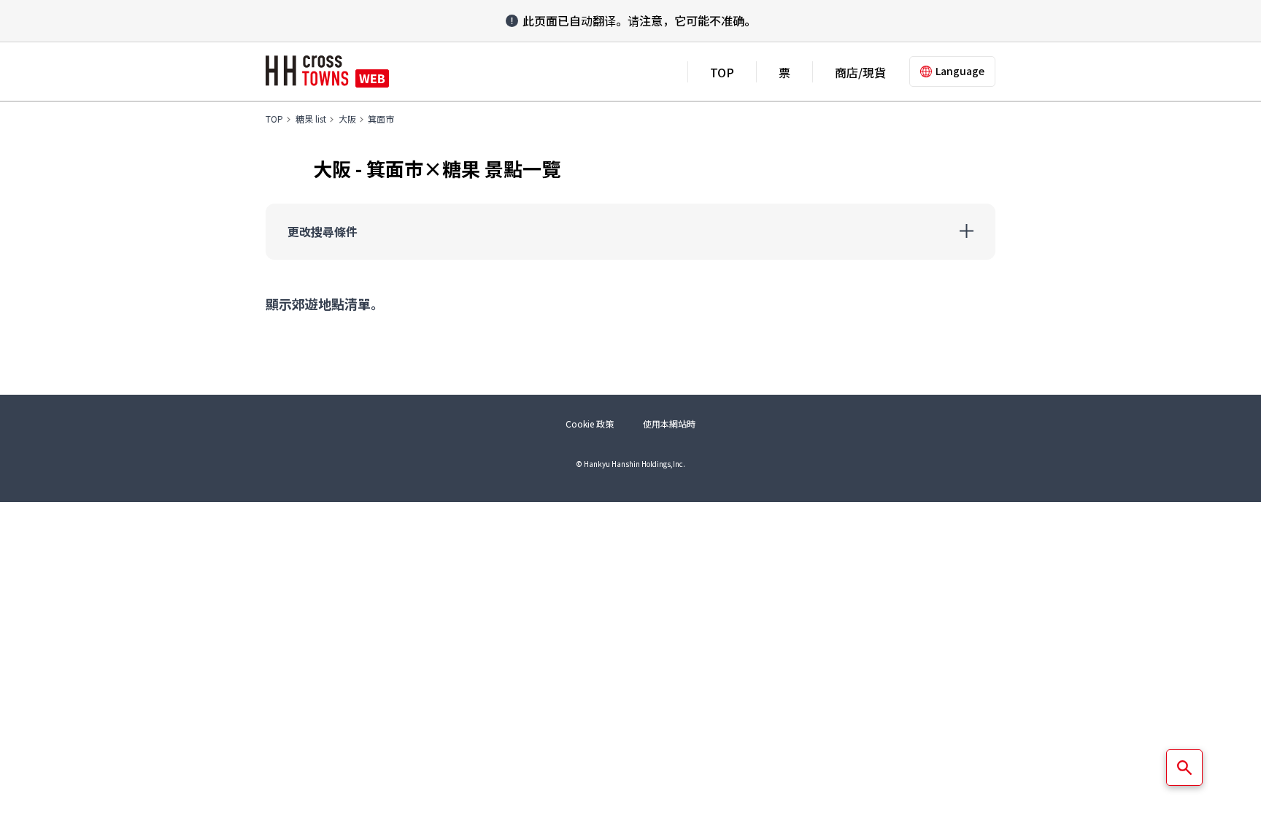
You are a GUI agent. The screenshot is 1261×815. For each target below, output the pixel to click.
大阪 (347, 118)
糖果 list (311, 118)
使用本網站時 (669, 423)
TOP (722, 72)
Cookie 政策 (590, 423)
